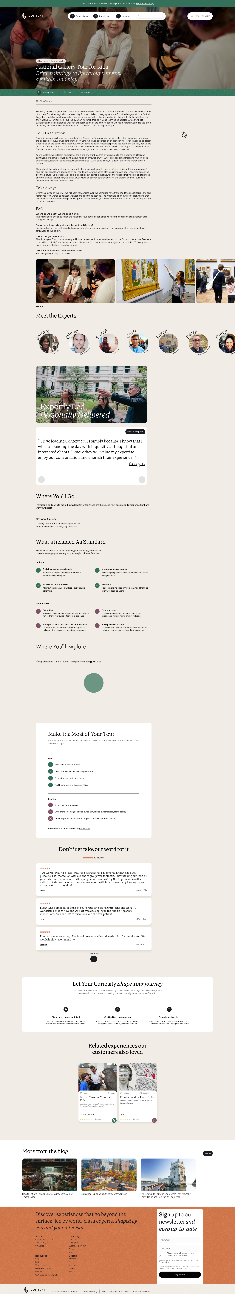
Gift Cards (39, 1245)
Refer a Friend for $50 (44, 1239)
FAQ (37, 1262)
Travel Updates (41, 1265)
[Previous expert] (41, 479)
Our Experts (74, 1242)
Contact (38, 1271)
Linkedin (72, 1268)
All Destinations (42, 61)
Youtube (72, 1271)
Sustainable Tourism (77, 1245)
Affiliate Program (42, 1242)
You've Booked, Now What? (46, 1275)
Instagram (73, 1265)
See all (208, 1153)
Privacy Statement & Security (64, 1291)
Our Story (73, 1239)
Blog (37, 1258)
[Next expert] (142, 479)
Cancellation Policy (89, 1291)
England (54, 61)
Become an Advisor (43, 1268)
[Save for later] (112, 1066)
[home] (34, 18)
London (61, 61)
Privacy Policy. (164, 1262)
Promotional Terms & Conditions (115, 1291)
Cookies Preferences (141, 1291)
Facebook (73, 1258)
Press (71, 1252)
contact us (84, 828)
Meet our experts (135, 431)
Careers (72, 1249)
